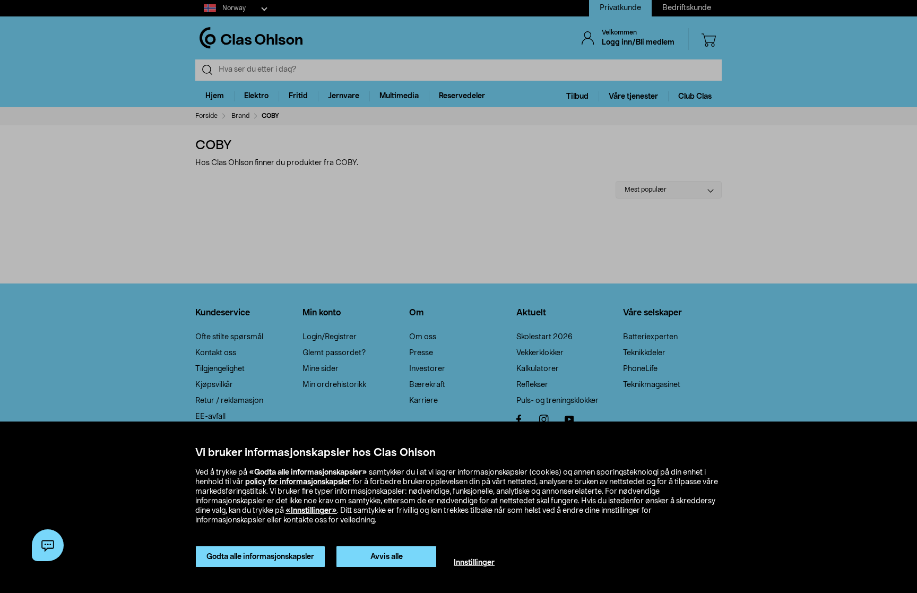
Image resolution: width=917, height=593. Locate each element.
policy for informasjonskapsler (298, 482)
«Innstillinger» (311, 510)
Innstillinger (474, 562)
